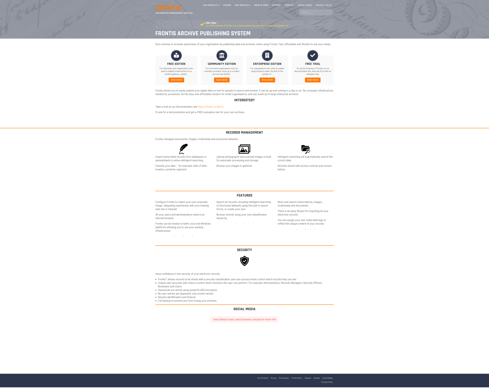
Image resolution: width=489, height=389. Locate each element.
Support (276, 5)
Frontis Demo (261, 5)
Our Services (242, 5)
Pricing (227, 5)
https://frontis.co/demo (210, 106)
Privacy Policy (324, 5)
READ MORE (176, 80)
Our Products (210, 5)
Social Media (305, 5)
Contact (289, 5)
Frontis (168, 8)
